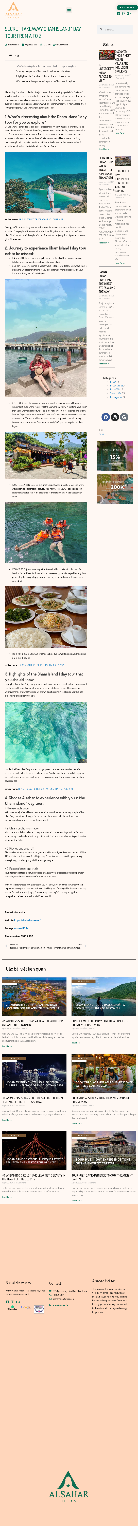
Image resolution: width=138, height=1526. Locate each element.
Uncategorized (116, 397)
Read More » (104, 149)
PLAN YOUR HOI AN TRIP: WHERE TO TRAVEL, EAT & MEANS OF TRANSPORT (106, 168)
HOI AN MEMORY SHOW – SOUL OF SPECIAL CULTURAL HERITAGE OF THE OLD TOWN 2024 (33, 1100)
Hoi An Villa (115, 389)
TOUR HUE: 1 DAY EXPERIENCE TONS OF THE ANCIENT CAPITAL (122, 181)
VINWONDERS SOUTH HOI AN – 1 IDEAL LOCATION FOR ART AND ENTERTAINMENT (32, 1023)
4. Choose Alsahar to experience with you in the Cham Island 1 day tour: (46, 81)
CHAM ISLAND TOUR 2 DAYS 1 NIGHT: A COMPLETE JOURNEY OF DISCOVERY (100, 1023)
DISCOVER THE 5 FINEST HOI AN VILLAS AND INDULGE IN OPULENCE (123, 61)
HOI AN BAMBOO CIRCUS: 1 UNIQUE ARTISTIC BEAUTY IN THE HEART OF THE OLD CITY (33, 1177)
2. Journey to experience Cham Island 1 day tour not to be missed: (43, 71)
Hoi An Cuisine (116, 385)
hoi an (101, 433)
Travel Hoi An (116, 393)
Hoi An (113, 381)
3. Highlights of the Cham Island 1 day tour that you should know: (43, 76)
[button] (69, 10)
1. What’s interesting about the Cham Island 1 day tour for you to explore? (46, 66)
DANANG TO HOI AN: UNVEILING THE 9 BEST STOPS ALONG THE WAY (107, 281)
